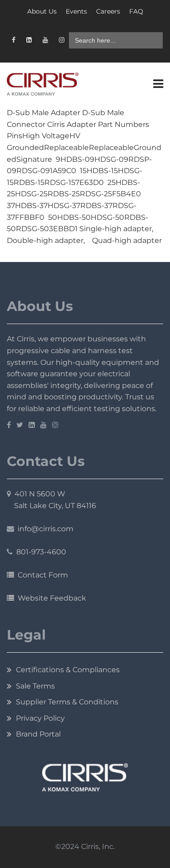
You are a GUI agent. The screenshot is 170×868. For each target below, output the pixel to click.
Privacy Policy (40, 718)
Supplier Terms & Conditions (67, 702)
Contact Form (41, 575)
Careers (108, 11)
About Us (42, 11)
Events (76, 11)
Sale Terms (35, 686)
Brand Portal (38, 734)
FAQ (136, 11)
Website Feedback (50, 598)
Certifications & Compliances (68, 669)
